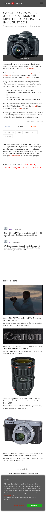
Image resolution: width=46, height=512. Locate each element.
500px (38, 167)
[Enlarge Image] (23, 45)
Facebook (30, 164)
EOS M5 (34, 106)
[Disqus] (23, 197)
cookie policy (8, 495)
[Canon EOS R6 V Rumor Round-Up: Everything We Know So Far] (23, 300)
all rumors (31, 69)
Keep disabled (19, 505)
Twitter (7, 167)
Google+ (16, 167)
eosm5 (26, 132)
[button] (41, 3)
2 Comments (36, 26)
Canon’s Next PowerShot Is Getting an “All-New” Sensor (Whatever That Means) (22, 347)
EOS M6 (19, 108)
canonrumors (9, 132)
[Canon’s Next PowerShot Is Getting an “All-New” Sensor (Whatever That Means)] (23, 336)
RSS (32, 167)
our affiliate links (14, 156)
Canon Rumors (22, 26)
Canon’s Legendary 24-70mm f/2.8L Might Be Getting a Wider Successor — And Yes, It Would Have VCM (22, 401)
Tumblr (25, 167)
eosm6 (34, 132)
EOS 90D (28, 77)
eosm (19, 132)
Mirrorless (7, 136)
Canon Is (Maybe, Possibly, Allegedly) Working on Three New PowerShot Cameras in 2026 (23, 454)
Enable (34, 505)
